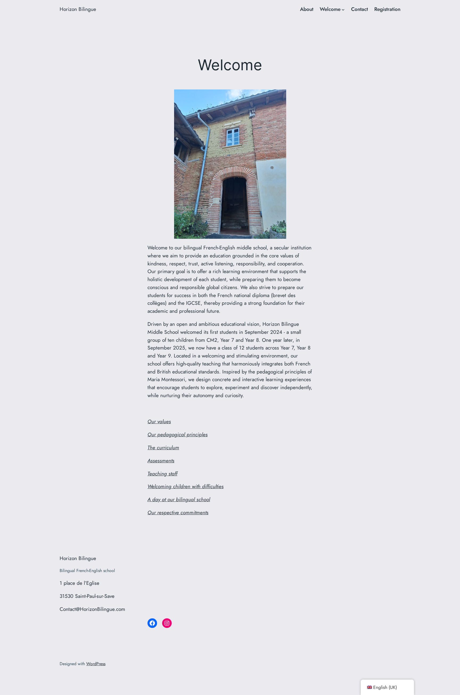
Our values (159, 421)
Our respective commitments (177, 512)
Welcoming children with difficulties (185, 486)
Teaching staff (162, 473)
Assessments (160, 460)
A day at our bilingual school (178, 499)
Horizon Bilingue (78, 9)
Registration (387, 9)
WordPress (95, 664)
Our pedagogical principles (177, 434)
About (306, 9)
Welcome (330, 9)
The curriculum (163, 447)
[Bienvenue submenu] (343, 9)
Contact (359, 9)
